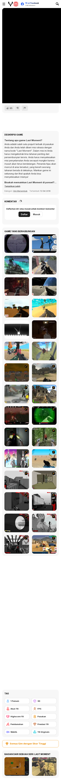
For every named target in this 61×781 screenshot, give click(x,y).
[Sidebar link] (4, 4)
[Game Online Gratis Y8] (13, 4)
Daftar (24, 214)
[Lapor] (24, 108)
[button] (12, 186)
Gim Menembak (20, 191)
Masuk (36, 214)
